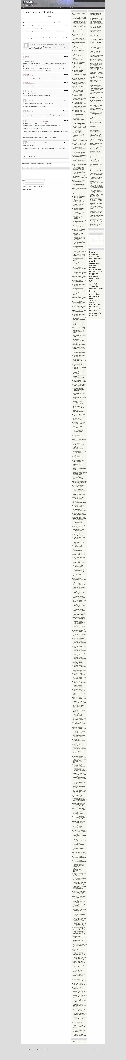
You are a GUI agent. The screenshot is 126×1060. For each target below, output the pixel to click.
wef (90, 315)
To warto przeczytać (93, 308)
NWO (95, 284)
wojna (96, 315)
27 (94, 244)
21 (96, 242)
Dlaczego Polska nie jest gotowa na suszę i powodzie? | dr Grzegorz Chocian (96, 49)
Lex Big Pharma (93, 202)
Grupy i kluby (59, 7)
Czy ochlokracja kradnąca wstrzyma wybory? (79, 437)
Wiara (24, 7)
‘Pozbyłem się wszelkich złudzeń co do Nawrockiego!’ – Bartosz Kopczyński (96, 64)
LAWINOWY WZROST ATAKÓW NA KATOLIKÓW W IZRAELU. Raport (96, 219)
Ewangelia (93, 267)
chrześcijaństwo (95, 258)
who (93, 315)
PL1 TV (91, 294)
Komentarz (24, 165)
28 (96, 244)
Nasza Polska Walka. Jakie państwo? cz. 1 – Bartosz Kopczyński (95, 34)
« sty (90, 245)
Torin (45, 16)
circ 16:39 (45, 142)
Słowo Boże (93, 307)
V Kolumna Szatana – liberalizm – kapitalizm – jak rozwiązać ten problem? (96, 55)
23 (100, 242)
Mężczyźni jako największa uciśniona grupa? (79, 331)
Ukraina (97, 311)
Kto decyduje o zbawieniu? (95, 83)
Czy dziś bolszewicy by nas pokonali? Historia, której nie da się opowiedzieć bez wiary (96, 154)
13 (94, 240)
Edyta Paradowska (93, 265)
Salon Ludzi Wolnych (93, 301)
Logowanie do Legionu (92, 1)
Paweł (27, 120)
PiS (96, 290)
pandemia (91, 290)
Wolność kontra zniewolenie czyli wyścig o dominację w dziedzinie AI (96, 89)
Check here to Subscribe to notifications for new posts (34, 186)
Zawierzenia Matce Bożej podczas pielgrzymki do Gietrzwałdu (95, 150)
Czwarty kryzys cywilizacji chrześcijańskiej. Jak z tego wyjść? (95, 30)
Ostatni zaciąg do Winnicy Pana (96, 94)
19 (92, 242)
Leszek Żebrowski (93, 276)
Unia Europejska (93, 313)
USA (100, 313)
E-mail (23, 183)
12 (92, 240)
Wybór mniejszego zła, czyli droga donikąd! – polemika (79, 114)
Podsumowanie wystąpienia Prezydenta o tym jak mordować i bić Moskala (96, 215)
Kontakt (84, 1)
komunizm (100, 271)
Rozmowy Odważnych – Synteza (96, 60)
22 (98, 242)
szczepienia (97, 304)
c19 (94, 256)
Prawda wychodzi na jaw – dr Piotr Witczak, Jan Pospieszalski (79, 150)
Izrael (99, 269)
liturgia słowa (94, 278)
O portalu (66, 7)
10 (102, 238)
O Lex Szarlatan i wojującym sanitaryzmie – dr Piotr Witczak (80, 793)
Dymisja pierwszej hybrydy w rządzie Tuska (78, 57)
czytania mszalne (95, 264)
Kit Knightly (93, 271)
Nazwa (23, 180)
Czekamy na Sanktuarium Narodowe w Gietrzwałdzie (78, 846)
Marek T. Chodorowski (93, 281)
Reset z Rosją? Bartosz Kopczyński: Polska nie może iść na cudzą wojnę (96, 131)
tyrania (99, 308)
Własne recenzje (50, 7)
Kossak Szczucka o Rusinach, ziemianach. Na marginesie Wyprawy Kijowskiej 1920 (96, 135)
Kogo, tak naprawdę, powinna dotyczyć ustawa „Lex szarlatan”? (79, 618)
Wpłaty (71, 7)
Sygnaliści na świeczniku (95, 203)
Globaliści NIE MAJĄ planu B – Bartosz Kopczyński (78, 446)
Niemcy (91, 284)
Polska (97, 294)
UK (92, 310)
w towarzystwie (93, 316)
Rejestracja (101, 1)
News (44, 7)
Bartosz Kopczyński (93, 253)
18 (90, 242)
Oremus (100, 288)
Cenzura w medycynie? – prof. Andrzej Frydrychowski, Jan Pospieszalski (96, 159)
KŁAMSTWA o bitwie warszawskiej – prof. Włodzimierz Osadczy (96, 100)
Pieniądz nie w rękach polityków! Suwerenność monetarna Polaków (96, 195)
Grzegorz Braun (93, 269)
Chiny (97, 256)
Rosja (91, 298)
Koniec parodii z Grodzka (38, 12)
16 (100, 240)
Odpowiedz (65, 56)
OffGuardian (92, 288)
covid (92, 261)
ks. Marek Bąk (93, 273)
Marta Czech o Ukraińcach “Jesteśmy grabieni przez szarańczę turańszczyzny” (95, 163)
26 (92, 244)
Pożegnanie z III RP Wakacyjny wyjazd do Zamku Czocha (79, 751)
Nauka (39, 7)
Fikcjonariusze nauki (94, 97)
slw (90, 304)
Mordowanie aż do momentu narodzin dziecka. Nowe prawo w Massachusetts (96, 211)
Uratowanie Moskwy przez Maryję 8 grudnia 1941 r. (79, 29)
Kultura (34, 7)
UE (90, 310)
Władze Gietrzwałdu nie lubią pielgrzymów (78, 401)
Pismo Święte (94, 292)
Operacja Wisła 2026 (94, 39)
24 (102, 242)
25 (90, 244)
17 (102, 240)
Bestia (90, 256)
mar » (92, 245)
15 (98, 240)
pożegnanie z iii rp (94, 296)
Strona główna (78, 1)
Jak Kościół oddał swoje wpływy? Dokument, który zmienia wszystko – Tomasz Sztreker (96, 115)
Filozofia (29, 7)
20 (94, 242)
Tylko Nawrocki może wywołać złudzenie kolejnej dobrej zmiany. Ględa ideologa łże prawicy (96, 186)
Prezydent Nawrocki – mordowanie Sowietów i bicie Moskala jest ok (79, 1026)
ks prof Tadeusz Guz (93, 274)
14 (96, 240)
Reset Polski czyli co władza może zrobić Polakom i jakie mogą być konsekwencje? (95, 22)
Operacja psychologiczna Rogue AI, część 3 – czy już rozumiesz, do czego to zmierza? (96, 199)
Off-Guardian (93, 286)
